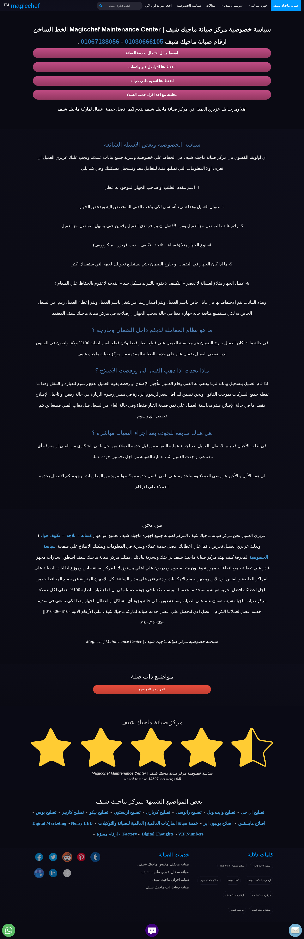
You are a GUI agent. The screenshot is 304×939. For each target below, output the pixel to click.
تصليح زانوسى (189, 812)
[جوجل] (39, 872)
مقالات (210, 5)
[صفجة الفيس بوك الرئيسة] (67, 872)
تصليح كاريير (73, 812)
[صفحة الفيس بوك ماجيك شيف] (39, 856)
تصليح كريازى (158, 812)
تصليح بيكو (99, 812)
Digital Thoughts (158, 834)
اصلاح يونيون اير (218, 823)
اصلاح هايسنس (251, 823)
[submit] (101, 6)
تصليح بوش (46, 812)
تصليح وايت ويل (221, 812)
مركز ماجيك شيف (261, 895)
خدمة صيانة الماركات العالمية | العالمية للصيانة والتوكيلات (148, 823)
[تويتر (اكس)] (53, 856)
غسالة (86, 535)
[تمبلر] (95, 856)
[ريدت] (67, 856)
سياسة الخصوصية (189, 5)
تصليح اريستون (127, 812)
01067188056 (100, 41)
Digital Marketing (49, 823)
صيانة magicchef (262, 865)
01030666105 (144, 41)
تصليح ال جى (252, 812)
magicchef (232, 880)
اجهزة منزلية (259, 5)
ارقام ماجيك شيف (234, 895)
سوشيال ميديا (233, 5)
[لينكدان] (53, 872)
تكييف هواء (50, 535)
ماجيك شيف (237, 909)
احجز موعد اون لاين (158, 5)
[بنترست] (81, 856)
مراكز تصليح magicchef (232, 865)
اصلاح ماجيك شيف (209, 880)
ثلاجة (71, 535)
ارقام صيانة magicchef (259, 880)
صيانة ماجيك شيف (285, 5)
